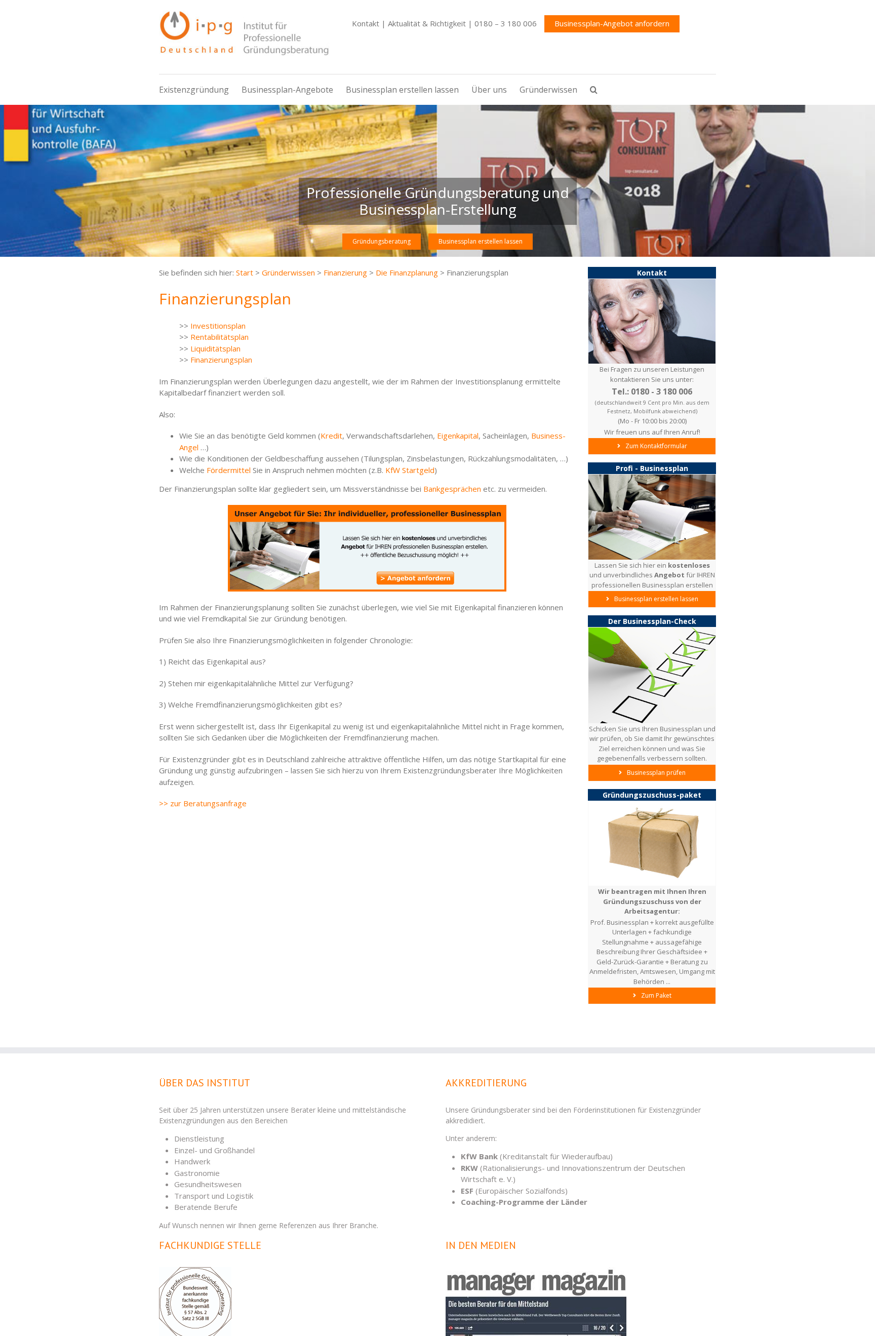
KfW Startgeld (409, 470)
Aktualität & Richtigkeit (427, 23)
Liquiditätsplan (215, 348)
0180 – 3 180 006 (505, 23)
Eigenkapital (458, 435)
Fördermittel (229, 470)
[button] (600, 90)
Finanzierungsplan (221, 360)
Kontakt (365, 23)
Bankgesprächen (452, 489)
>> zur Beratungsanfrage (203, 803)
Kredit (331, 435)
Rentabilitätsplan (219, 337)
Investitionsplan (218, 326)
